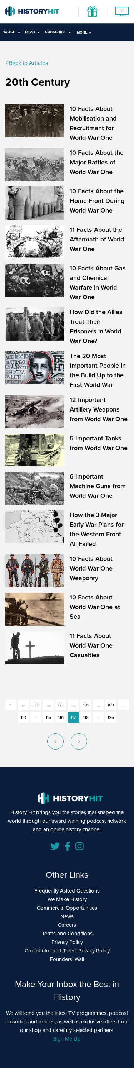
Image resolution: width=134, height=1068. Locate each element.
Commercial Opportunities (67, 908)
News (67, 916)
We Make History (67, 899)
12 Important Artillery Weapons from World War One (99, 409)
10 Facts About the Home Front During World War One (97, 200)
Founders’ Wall (67, 959)
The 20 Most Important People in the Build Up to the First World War (98, 370)
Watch (9, 32)
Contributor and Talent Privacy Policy (67, 951)
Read (30, 32)
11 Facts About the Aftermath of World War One (97, 239)
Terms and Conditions (67, 933)
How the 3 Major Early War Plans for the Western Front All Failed (97, 529)
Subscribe (55, 32)
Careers (67, 925)
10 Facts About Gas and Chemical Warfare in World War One (98, 283)
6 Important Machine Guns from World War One (98, 486)
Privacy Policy (67, 942)
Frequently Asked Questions (67, 891)
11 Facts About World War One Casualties (91, 645)
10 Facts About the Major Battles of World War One (97, 162)
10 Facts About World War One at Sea (95, 607)
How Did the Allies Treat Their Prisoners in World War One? (96, 326)
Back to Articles (28, 63)
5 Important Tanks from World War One (99, 443)
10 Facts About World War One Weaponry (91, 568)
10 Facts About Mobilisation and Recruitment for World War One (93, 123)
